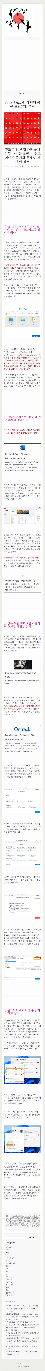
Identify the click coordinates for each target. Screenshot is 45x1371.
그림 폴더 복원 (25, 1217)
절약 (7, 1287)
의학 (7, 1277)
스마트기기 (9, 1263)
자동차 (8, 1279)
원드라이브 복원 (14, 1225)
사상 (7, 1255)
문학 (7, 1253)
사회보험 (8, 1258)
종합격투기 (9, 1293)
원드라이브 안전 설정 (28, 1225)
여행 (7, 1271)
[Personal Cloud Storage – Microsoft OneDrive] (22, 458)
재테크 (8, 1285)
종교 (7, 1290)
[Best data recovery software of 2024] (22, 672)
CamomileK (20, 166)
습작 (7, 1266)
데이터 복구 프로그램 (16, 1219)
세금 (7, 1261)
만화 (7, 1250)
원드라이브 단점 (23, 1223)
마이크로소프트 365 (15, 1220)
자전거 (8, 1282)
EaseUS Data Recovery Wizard (22, 1216)
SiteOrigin (26, 1366)
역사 (7, 1274)
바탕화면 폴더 (21, 1222)
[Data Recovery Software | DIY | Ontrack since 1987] (22, 739)
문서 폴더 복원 (11, 1222)
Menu (24, 93)
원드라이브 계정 (11, 1223)
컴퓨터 (8, 1295)
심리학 (8, 1269)
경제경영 (8, 1247)
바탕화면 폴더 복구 (33, 1222)
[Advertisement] (22, 65)
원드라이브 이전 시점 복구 (33, 1225)
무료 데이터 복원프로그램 (31, 1220)
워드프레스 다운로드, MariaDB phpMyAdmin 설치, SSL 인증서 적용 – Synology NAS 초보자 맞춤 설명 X (22, 1316)
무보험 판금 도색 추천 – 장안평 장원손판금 (20, 1346)
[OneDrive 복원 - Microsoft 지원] (22, 583)
